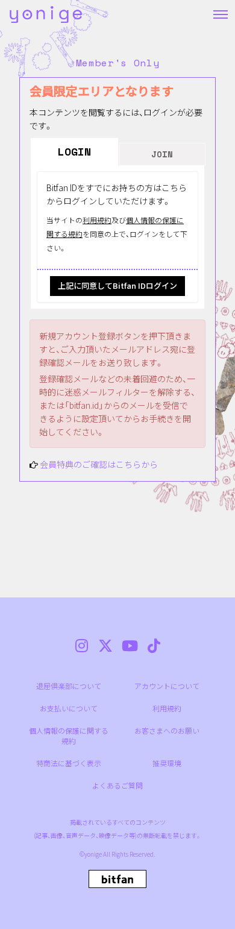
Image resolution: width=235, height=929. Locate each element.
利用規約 (97, 220)
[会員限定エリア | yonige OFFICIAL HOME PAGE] (46, 15)
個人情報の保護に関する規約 (68, 735)
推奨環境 (166, 763)
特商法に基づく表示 (68, 763)
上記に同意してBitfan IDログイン (117, 285)
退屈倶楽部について (68, 686)
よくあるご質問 (117, 785)
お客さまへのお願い (166, 730)
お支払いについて (69, 708)
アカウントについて (166, 686)
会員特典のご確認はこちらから (99, 464)
